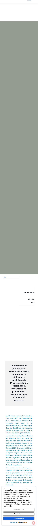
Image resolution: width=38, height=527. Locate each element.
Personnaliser (19, 510)
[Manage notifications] (33, 523)
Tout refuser (18, 514)
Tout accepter (19, 518)
